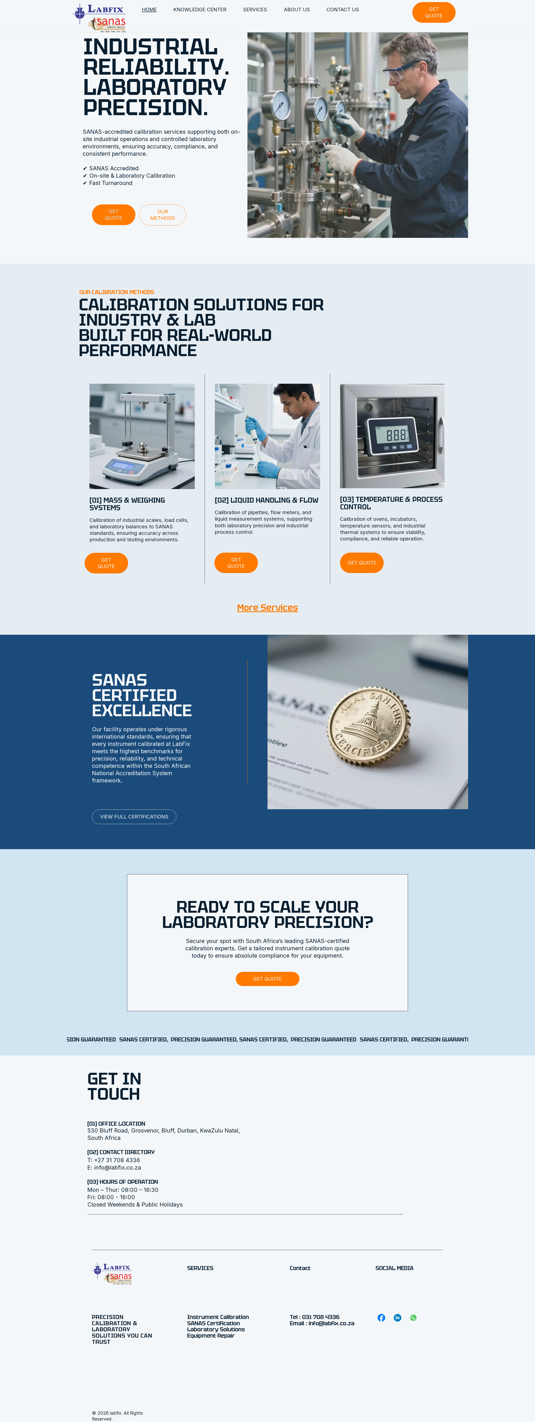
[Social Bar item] (381, 1317)
